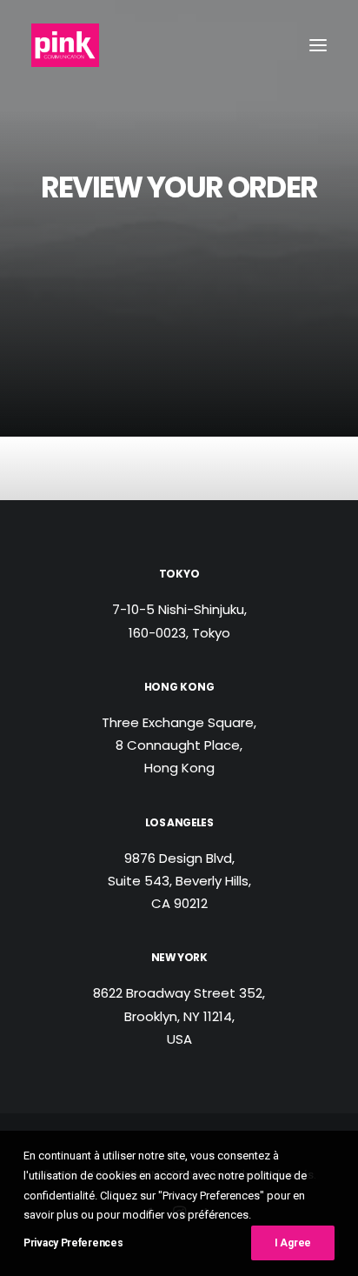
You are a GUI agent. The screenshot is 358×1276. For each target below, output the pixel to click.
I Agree (293, 1243)
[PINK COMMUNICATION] (65, 45)
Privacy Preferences (73, 1243)
